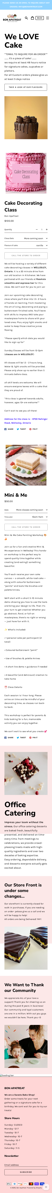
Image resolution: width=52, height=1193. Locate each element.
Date (6, 510)
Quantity (8, 229)
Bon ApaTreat (21, 1188)
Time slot (8, 517)
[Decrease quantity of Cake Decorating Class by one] (35, 230)
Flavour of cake (11, 245)
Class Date (9, 238)
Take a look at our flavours (26, 87)
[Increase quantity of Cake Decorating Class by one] (48, 230)
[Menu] (48, 18)
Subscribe (26, 1172)
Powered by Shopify (34, 1188)
